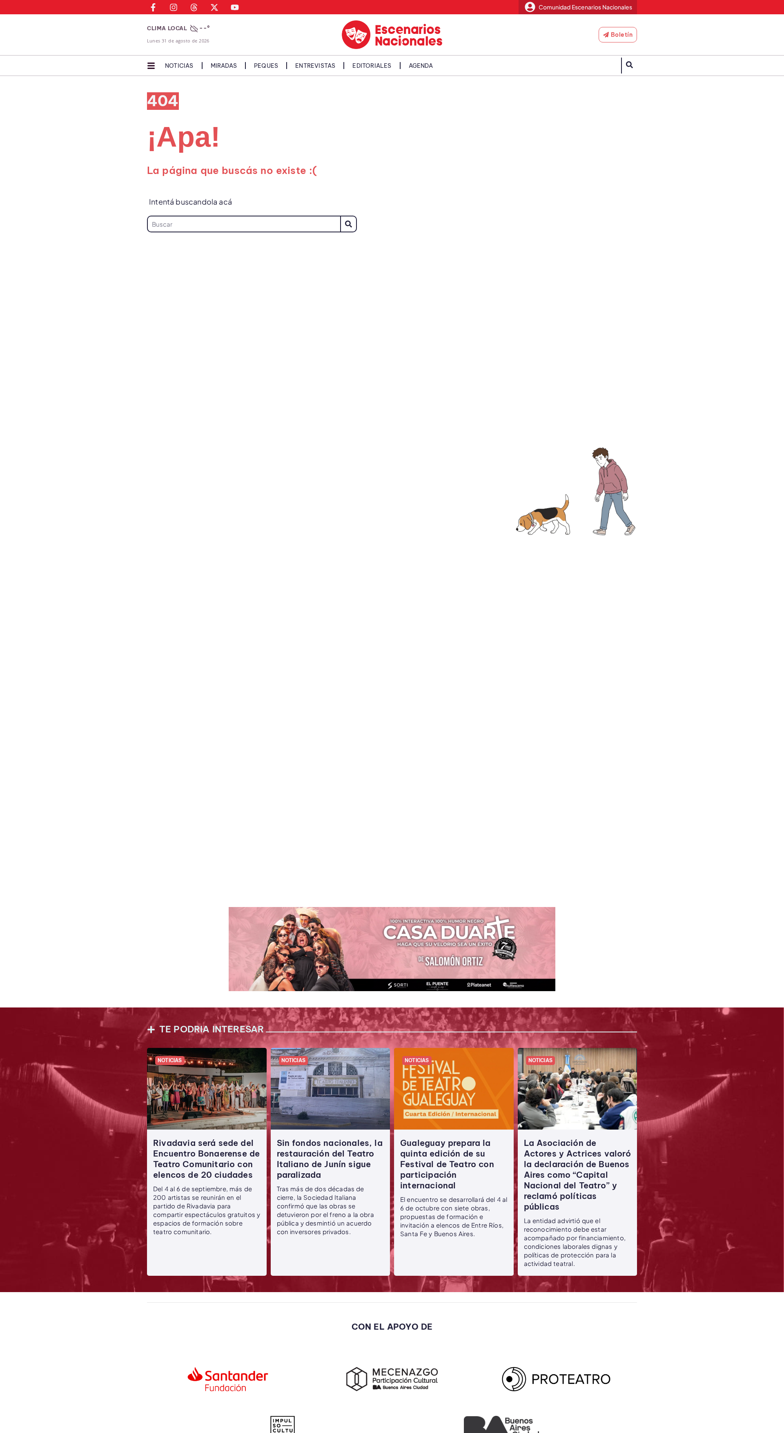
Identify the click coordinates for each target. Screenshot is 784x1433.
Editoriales (371, 65)
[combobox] (243, 224)
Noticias (179, 65)
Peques (266, 65)
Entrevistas (315, 65)
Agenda (421, 65)
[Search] (348, 224)
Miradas (224, 65)
